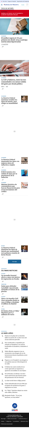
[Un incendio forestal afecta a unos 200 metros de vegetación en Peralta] (24, 276)
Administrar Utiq (24, 421)
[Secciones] (1, 5)
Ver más (14, 261)
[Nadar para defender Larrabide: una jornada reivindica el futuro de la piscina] (24, 287)
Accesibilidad (16, 421)
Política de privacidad (12, 418)
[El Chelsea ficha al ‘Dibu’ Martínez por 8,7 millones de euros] (24, 312)
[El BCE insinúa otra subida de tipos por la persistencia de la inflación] (24, 173)
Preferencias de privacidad (6, 423)
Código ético (8, 421)
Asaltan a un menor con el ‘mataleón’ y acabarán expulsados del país (12, 14)
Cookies (2, 421)
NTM (2, 86)
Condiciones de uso (22, 418)
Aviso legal (3, 418)
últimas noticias (9, 270)
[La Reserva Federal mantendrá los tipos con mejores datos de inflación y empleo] (24, 160)
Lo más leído (7, 333)
